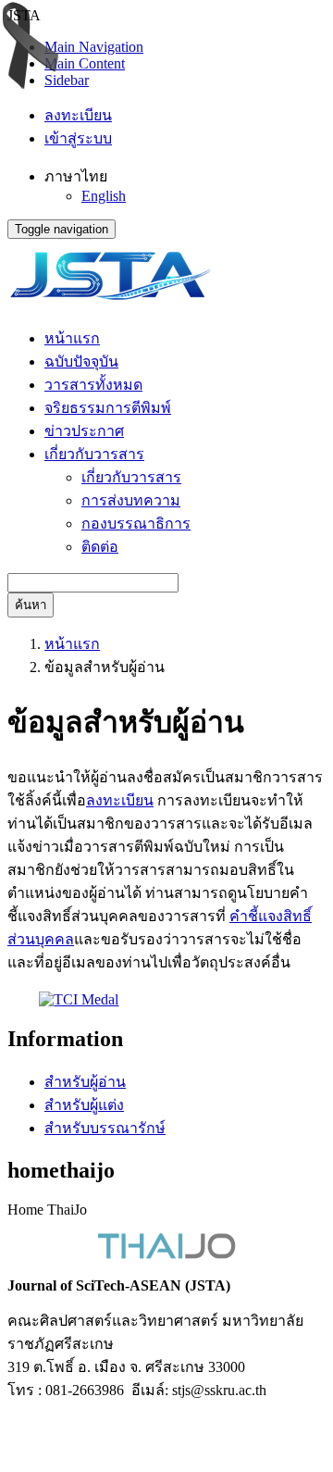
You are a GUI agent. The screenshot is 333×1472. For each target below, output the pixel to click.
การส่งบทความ (130, 500)
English (103, 196)
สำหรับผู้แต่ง (84, 1105)
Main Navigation (93, 47)
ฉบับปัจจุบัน (81, 361)
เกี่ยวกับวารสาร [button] (94, 454)
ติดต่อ (99, 547)
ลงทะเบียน (78, 115)
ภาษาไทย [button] (75, 176)
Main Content (84, 63)
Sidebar (66, 80)
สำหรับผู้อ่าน (85, 1082)
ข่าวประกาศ (84, 431)
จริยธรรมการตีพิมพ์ (107, 408)
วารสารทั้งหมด (93, 385)
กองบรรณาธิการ (136, 523)
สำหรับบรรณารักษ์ (105, 1128)
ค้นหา (30, 605)
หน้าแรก (72, 338)
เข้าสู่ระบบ (78, 138)
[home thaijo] (166, 1254)
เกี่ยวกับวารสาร (131, 477)
